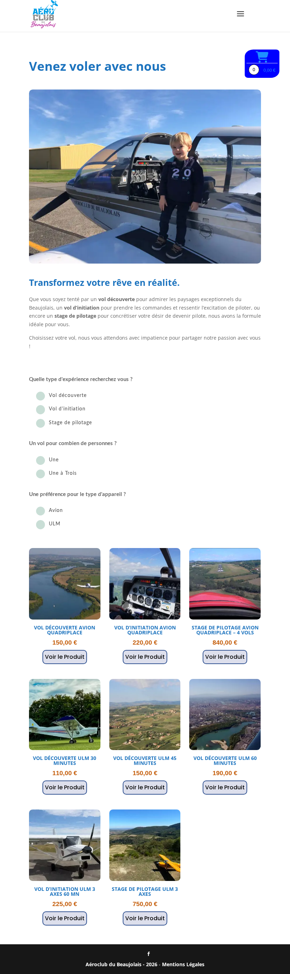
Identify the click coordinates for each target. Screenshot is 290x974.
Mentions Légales (183, 964)
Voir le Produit (65, 657)
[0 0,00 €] (262, 57)
